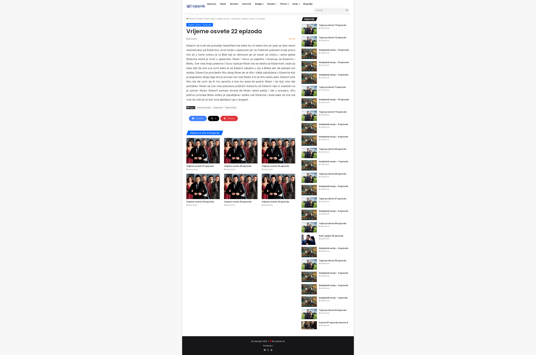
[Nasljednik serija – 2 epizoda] (309, 289)
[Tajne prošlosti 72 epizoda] (309, 41)
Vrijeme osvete (230, 108)
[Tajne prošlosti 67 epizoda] (309, 202)
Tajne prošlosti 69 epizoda (332, 149)
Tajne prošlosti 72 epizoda (332, 37)
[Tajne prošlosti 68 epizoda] (309, 177)
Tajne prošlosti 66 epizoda (332, 223)
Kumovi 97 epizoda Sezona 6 (333, 322)
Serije (295, 4)
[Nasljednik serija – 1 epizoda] (309, 301)
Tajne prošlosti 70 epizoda (332, 112)
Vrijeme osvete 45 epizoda (275, 166)
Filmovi (283, 4)
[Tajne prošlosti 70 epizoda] (309, 116)
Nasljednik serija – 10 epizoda (334, 99)
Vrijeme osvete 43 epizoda (237, 201)
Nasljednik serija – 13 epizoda (334, 50)
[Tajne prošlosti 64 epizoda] (309, 314)
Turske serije (209, 19)
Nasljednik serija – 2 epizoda (333, 285)
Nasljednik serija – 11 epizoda (333, 74)
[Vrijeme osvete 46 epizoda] (241, 150)
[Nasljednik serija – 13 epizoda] (309, 54)
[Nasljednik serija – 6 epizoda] (309, 190)
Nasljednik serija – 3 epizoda (333, 273)
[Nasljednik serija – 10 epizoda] (309, 103)
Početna (192, 19)
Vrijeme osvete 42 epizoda (275, 201)
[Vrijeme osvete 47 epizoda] (203, 150)
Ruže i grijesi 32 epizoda (331, 235)
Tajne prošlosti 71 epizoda (332, 87)
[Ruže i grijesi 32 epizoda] (309, 239)
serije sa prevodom (204, 108)
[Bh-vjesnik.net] (195, 6)
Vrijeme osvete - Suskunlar (228, 19)
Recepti (271, 4)
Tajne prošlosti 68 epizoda (332, 173)
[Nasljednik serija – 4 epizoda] (309, 252)
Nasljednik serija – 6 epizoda (333, 186)
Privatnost (267, 346)
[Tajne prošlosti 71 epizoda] (309, 91)
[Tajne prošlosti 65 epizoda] (309, 264)
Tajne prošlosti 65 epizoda (332, 260)
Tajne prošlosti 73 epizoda (332, 25)
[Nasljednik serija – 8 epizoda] (309, 140)
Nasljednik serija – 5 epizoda (333, 211)
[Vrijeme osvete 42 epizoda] (278, 186)
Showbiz (234, 4)
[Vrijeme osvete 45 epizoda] (278, 150)
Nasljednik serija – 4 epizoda (333, 248)
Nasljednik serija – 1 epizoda (333, 297)
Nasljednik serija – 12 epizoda (334, 62)
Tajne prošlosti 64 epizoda (332, 310)
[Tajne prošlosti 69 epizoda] (309, 153)
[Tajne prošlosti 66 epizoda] (309, 227)
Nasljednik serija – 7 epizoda (333, 161)
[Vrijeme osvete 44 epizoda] (203, 186)
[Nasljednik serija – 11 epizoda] (309, 78)
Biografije (308, 4)
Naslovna (211, 4)
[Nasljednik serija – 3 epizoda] (309, 277)
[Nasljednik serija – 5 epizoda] (309, 215)
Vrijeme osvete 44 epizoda (200, 201)
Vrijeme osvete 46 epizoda (237, 166)
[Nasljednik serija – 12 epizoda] (309, 66)
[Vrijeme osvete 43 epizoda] (241, 186)
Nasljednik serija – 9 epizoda (333, 124)
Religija (258, 4)
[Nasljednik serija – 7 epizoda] (309, 165)
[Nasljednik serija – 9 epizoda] (309, 128)
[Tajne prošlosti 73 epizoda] (309, 29)
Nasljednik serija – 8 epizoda (333, 136)
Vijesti (223, 4)
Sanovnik (246, 4)
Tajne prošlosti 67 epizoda (332, 198)
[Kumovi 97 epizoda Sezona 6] (309, 325)
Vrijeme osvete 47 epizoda (200, 166)
